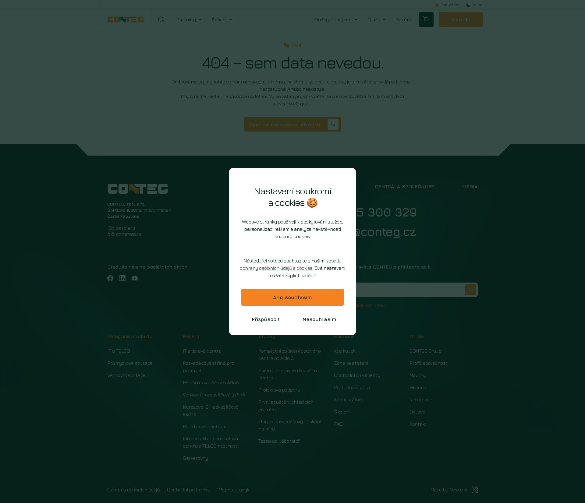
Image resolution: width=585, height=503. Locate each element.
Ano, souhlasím (292, 297)
